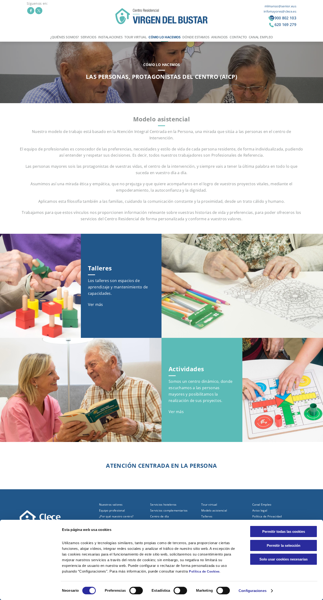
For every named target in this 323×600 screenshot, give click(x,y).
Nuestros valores (111, 504)
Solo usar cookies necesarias (283, 559)
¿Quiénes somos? (64, 37)
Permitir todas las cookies (283, 531)
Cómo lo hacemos (164, 37)
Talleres (206, 516)
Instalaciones (110, 37)
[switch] (136, 590)
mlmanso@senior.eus (280, 6)
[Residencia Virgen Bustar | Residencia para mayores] (161, 15)
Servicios (88, 37)
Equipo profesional (112, 510)
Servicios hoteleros (163, 504)
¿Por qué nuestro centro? (116, 516)
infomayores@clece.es (280, 11)
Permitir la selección (283, 545)
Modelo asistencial (214, 510)
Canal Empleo (261, 37)
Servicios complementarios (169, 510)
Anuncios (219, 37)
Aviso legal (259, 510)
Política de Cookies (204, 571)
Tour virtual (135, 37)
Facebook (30, 10)
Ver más (95, 304)
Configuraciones (252, 591)
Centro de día (159, 516)
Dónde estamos (195, 37)
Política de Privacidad (267, 516)
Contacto (238, 37)
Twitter (38, 10)
